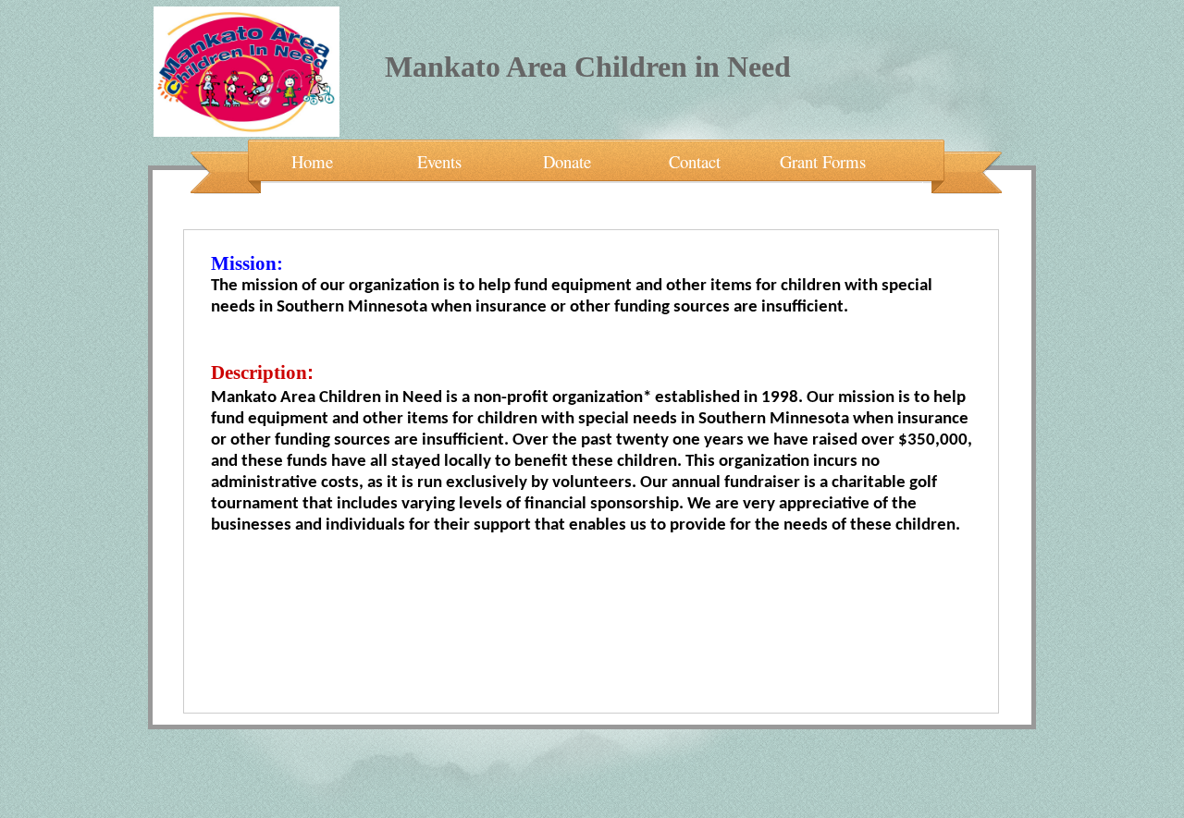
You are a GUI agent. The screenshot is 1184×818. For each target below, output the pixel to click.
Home (312, 159)
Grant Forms (823, 159)
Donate (567, 159)
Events (439, 159)
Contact (695, 159)
